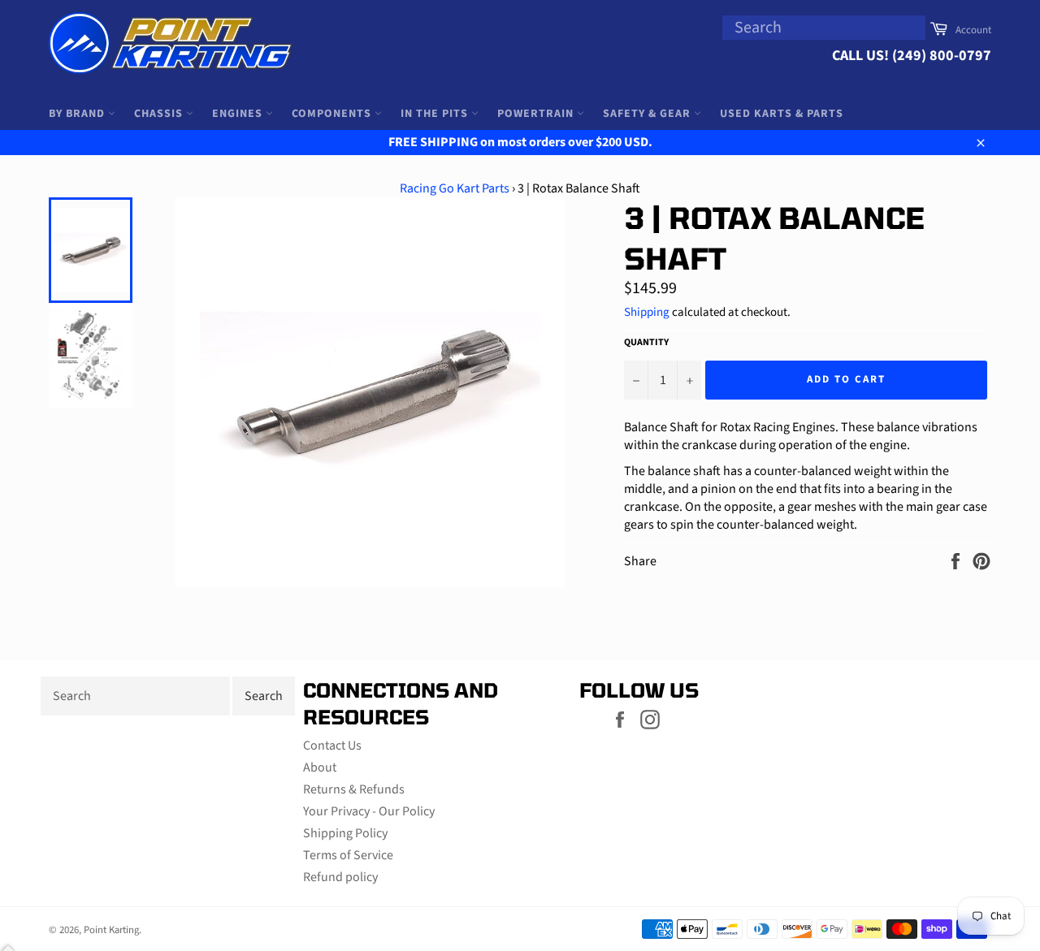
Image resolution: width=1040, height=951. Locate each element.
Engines (239, 114)
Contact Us (332, 745)
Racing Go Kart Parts (454, 188)
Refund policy (340, 877)
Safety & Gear (648, 114)
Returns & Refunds (354, 789)
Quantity (646, 342)
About (319, 767)
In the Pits (436, 114)
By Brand (78, 114)
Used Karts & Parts (781, 114)
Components (333, 114)
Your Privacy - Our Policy (369, 811)
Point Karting (111, 930)
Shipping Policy (345, 833)
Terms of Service (348, 855)
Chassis (160, 114)
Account (973, 30)
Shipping (647, 312)
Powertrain (537, 114)
